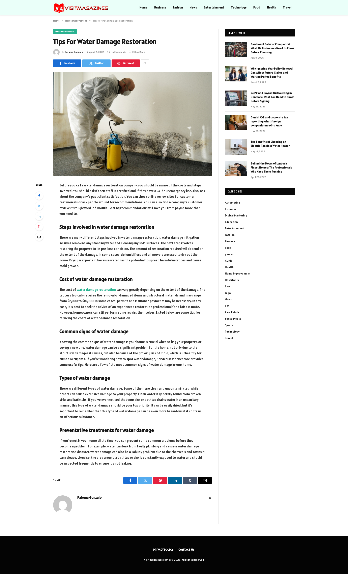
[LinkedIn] (39, 216)
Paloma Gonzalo (74, 51)
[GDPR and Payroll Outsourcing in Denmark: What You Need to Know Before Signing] (236, 98)
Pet (227, 306)
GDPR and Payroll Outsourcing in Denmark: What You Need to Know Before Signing (272, 97)
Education (231, 222)
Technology (238, 7)
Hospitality (232, 280)
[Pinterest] (39, 227)
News (193, 7)
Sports (229, 325)
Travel (287, 7)
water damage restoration (96, 289)
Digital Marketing (236, 215)
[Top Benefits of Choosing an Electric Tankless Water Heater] (236, 147)
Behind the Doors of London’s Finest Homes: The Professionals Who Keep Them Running (271, 167)
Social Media (233, 318)
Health (271, 7)
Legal (228, 293)
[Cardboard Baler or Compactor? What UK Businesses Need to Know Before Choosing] (236, 49)
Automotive (232, 202)
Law (227, 286)
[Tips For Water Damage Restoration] (132, 124)
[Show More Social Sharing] (145, 63)
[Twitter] (39, 206)
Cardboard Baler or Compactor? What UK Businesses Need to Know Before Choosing (272, 48)
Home (143, 7)
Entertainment (214, 7)
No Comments (118, 51)
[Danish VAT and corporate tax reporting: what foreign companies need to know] (236, 122)
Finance (230, 241)
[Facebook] (39, 196)
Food (256, 7)
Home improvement (65, 31)
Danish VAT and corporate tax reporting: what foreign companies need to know (269, 121)
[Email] (39, 237)
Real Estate (232, 312)
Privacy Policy (163, 549)
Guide (228, 260)
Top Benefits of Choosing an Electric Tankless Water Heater (270, 144)
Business (160, 7)
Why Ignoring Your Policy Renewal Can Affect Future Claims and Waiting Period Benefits (272, 72)
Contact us (186, 549)
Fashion (178, 7)
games (229, 254)
